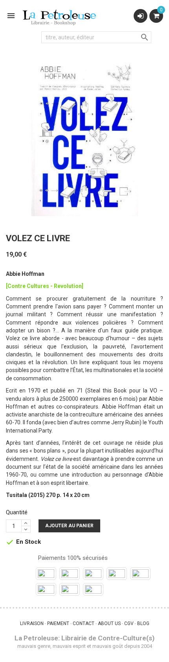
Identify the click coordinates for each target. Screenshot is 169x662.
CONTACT (83, 623)
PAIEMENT (58, 623)
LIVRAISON (32, 623)
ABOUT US (109, 623)
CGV (129, 623)
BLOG (143, 623)
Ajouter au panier (69, 525)
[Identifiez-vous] (140, 16)
